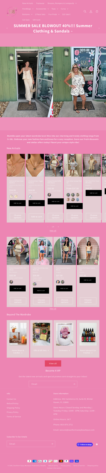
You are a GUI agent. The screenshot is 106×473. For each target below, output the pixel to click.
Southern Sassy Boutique (22, 465)
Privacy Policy (12, 412)
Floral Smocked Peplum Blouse (63, 269)
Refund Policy (12, 403)
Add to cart (17, 203)
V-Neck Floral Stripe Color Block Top (40, 269)
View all (53, 230)
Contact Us (11, 399)
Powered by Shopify (39, 465)
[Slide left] (47, 226)
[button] (62, 3)
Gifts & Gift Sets (40, 350)
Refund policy (53, 465)
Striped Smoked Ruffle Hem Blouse (54, 182)
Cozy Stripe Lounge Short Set (74, 182)
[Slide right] (58, 226)
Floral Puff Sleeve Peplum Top (87, 269)
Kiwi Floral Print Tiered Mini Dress (92, 182)
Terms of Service (14, 416)
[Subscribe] (74, 384)
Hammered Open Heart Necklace (16, 182)
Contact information (54, 468)
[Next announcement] (99, 28)
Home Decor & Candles (18, 351)
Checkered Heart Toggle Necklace (35, 182)
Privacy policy (66, 465)
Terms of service (79, 465)
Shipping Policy (13, 407)
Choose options (17, 216)
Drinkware (63, 350)
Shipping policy (92, 465)
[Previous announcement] (7, 28)
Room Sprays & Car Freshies (88, 351)
